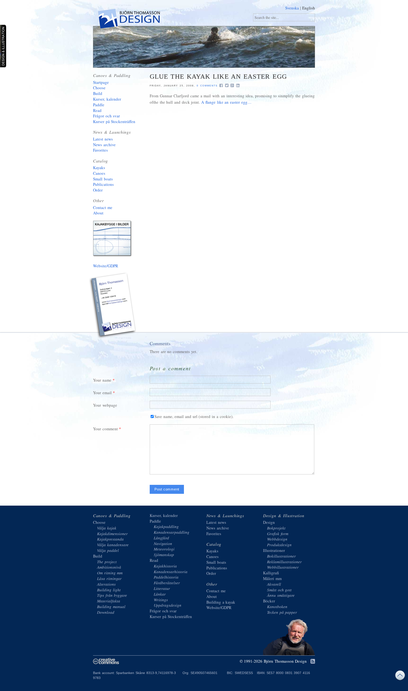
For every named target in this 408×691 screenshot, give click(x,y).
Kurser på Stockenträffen (114, 121)
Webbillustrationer (283, 567)
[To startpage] (128, 20)
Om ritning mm (110, 573)
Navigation (163, 543)
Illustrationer (274, 550)
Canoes (99, 173)
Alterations (106, 584)
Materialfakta (108, 601)
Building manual (111, 606)
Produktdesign (279, 544)
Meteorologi (164, 549)
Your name (102, 380)
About (98, 213)
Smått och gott (279, 590)
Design (269, 522)
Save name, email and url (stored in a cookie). (194, 416)
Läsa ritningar (109, 578)
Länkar (160, 594)
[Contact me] (113, 306)
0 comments (207, 85)
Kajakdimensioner (112, 533)
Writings (161, 599)
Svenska (292, 8)
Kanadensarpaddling (171, 532)
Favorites (100, 150)
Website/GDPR (105, 266)
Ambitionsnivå (109, 567)
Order (98, 190)
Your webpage (105, 405)
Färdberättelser (167, 582)
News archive (104, 144)
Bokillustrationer (281, 556)
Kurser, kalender (107, 99)
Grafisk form (277, 533)
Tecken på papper (282, 612)
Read (97, 110)
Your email (102, 392)
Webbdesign (277, 539)
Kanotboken (277, 606)
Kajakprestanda (110, 539)
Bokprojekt (276, 528)
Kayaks (99, 167)
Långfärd (161, 538)
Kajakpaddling (166, 526)
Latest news (103, 139)
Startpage (101, 82)
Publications (103, 184)
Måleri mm (272, 578)
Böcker (269, 601)
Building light (109, 590)
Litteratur (162, 588)
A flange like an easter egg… (226, 102)
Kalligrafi (271, 573)
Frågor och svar (106, 116)
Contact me (102, 207)
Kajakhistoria (165, 566)
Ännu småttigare (281, 595)
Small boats (103, 179)
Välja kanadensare (113, 544)
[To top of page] (400, 676)
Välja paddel (108, 550)
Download (105, 612)
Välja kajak (106, 528)
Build (97, 93)
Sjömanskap (164, 554)
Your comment (105, 428)
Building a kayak (113, 239)
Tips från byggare (112, 595)
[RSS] (312, 661)
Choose (99, 87)
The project (107, 561)
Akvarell (274, 584)
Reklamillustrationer (284, 561)
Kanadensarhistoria (170, 571)
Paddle (98, 104)
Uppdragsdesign (167, 605)
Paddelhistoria (166, 577)
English (308, 8)
